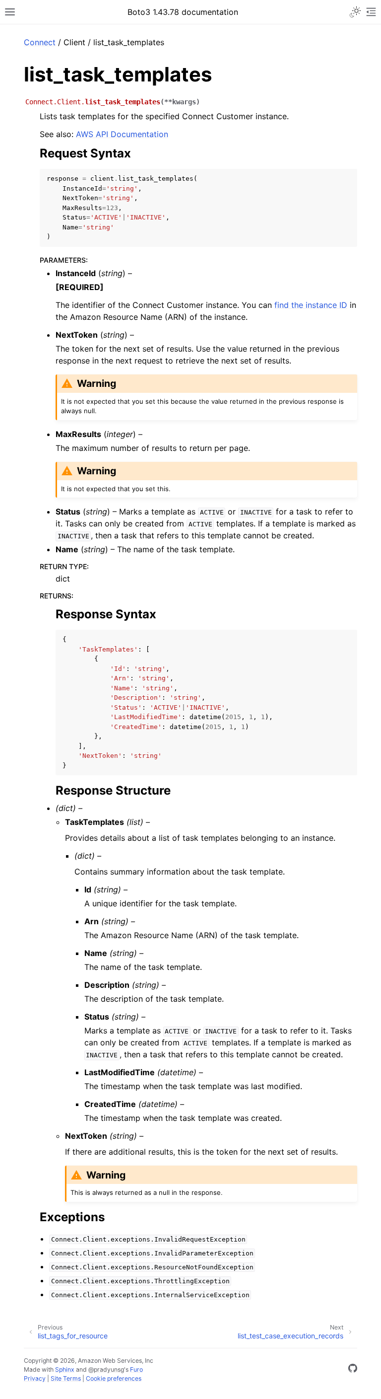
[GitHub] (352, 1370)
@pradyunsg (106, 1369)
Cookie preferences (113, 1378)
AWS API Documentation (122, 134)
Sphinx (64, 1369)
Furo (136, 1369)
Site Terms (66, 1378)
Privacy (35, 1378)
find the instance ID (310, 305)
